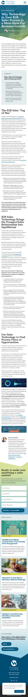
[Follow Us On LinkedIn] (11, 680)
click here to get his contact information (17, 455)
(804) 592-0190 (14, 677)
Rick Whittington (18, 30)
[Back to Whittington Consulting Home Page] (8, 2)
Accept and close (19, 691)
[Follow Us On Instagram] (16, 680)
